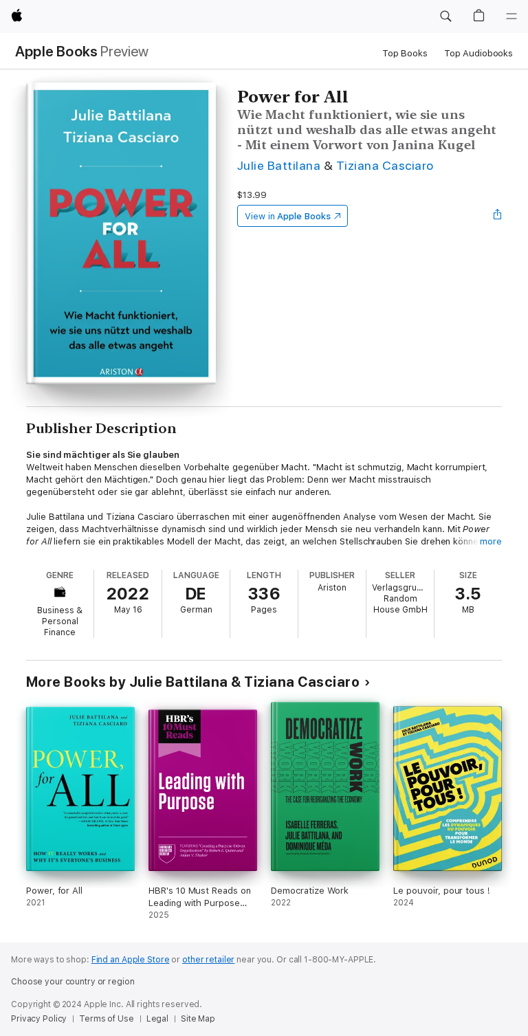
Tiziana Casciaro (385, 165)
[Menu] (511, 16)
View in (288, 216)
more (491, 541)
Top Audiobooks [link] (478, 53)
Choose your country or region (73, 982)
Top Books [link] (405, 53)
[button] (445, 16)
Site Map (198, 1019)
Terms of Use (106, 1019)
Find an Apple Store (130, 960)
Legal (157, 1019)
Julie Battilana (278, 165)
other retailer (208, 960)
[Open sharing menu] (498, 216)
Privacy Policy (39, 1019)
